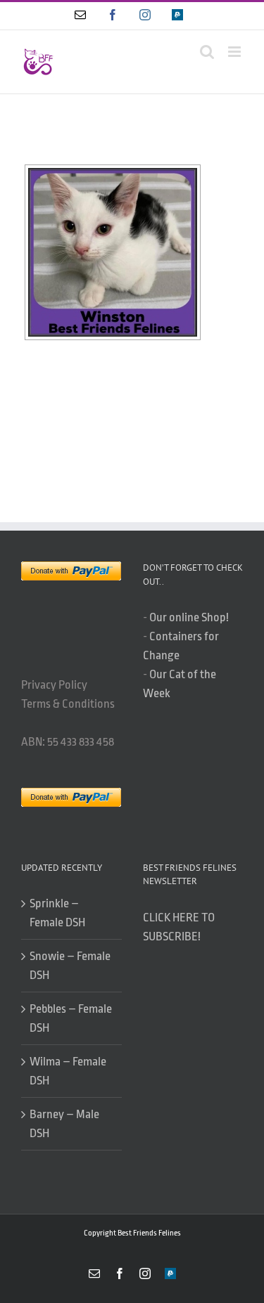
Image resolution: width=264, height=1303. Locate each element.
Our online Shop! (189, 617)
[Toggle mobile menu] (235, 51)
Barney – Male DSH (64, 1124)
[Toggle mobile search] (207, 51)
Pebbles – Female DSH (71, 1018)
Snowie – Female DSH (70, 965)
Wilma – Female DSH (68, 1071)
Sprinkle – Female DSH (57, 913)
